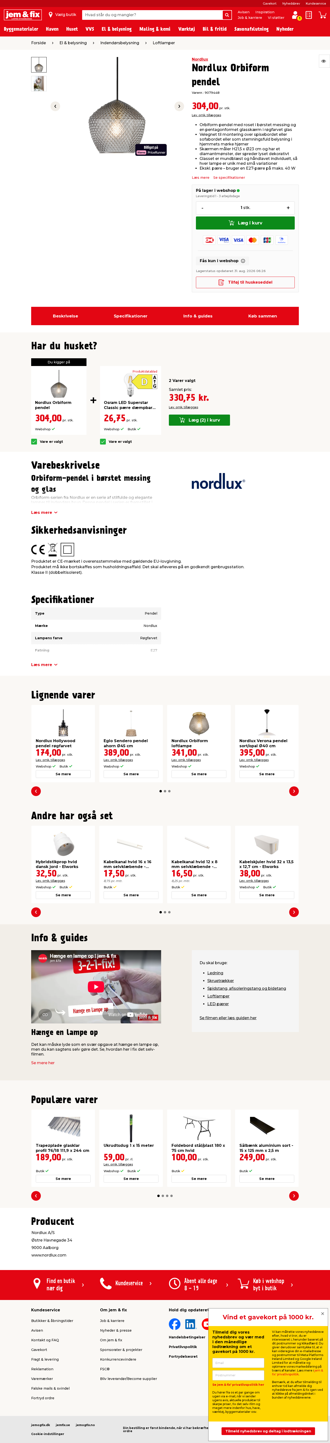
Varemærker (42, 1379)
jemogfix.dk (40, 1425)
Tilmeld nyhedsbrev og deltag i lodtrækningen (268, 1431)
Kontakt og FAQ (45, 1340)
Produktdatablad (145, 371)
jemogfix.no (85, 1425)
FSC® (105, 1369)
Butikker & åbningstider (52, 1321)
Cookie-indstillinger (47, 1434)
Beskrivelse (65, 316)
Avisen (244, 12)
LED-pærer (218, 1004)
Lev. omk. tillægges (206, 115)
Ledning (215, 973)
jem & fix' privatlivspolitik (297, 1372)
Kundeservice (316, 3)
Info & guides (198, 316)
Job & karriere (250, 17)
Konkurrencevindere (118, 1359)
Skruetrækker (220, 980)
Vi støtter (276, 17)
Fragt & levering (45, 1359)
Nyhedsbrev (291, 3)
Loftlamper (218, 996)
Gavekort (270, 3)
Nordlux (200, 59)
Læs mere (200, 177)
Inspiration (264, 12)
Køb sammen (262, 316)
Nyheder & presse (116, 1330)
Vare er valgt (51, 442)
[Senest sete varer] (324, 61)
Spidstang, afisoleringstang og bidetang (246, 988)
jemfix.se (63, 1425)
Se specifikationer (229, 177)
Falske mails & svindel (50, 1388)
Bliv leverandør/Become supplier (128, 1379)
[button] (160, 791)
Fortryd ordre (42, 1398)
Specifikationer (130, 316)
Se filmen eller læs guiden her (228, 1018)
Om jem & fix (111, 1340)
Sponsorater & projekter (121, 1350)
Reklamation (42, 1369)
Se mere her (43, 1063)
